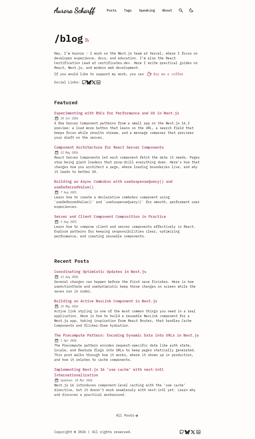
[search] (181, 10)
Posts (112, 10)
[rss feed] (87, 41)
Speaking (147, 10)
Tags (128, 10)
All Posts (125, 415)
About (167, 10)
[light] (191, 10)
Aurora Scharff (74, 10)
